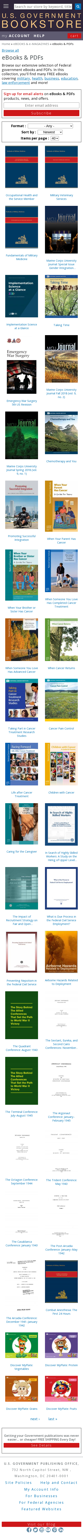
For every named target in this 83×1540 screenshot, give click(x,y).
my (16, 35)
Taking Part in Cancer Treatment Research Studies (21, 732)
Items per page (34, 138)
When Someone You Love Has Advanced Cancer (21, 670)
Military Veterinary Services (61, 197)
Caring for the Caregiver (22, 851)
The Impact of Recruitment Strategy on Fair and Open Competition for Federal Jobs (21, 920)
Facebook (29, 1529)
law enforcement (16, 82)
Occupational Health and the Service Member (21, 197)
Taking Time (61, 325)
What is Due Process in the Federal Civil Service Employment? (61, 920)
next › (35, 1419)
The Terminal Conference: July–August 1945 (21, 1113)
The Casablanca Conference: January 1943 (22, 1243)
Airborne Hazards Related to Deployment (61, 982)
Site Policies (18, 1482)
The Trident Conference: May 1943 (61, 1182)
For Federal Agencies (41, 1502)
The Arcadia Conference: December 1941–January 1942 (21, 1321)
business (51, 78)
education (69, 78)
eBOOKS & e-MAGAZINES (31, 44)
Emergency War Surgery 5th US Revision (22, 402)
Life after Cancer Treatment (21, 794)
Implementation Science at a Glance (21, 326)
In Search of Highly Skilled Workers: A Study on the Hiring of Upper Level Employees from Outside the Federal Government (61, 856)
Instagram (41, 1529)
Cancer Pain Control (61, 728)
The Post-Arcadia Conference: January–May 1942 (61, 1249)
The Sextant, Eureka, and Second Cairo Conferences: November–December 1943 (61, 1044)
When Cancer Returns (61, 668)
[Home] (41, 26)
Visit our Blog (42, 1524)
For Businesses (41, 1496)
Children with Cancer (61, 792)
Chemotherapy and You (61, 461)
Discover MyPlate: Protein (61, 1365)
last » (52, 1419)
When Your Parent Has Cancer (61, 540)
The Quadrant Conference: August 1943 (22, 1048)
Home (6, 44)
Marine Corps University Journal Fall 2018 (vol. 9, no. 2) (61, 393)
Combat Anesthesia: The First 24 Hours (61, 1311)
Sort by (28, 132)
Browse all (10, 50)
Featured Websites (41, 1509)
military (23, 78)
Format (18, 125)
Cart (74, 35)
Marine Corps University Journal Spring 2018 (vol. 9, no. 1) (21, 469)
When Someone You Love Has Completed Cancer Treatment (61, 602)
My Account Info (41, 1489)
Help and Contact (59, 1482)
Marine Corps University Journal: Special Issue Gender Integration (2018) (61, 264)
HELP (39, 35)
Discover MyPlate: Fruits (61, 1409)
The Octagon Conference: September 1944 (21, 1181)
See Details (41, 1445)
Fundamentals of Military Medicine (21, 257)
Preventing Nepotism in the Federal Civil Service (22, 982)
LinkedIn (60, 1529)
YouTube (48, 1529)
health (37, 78)
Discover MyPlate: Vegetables (21, 1367)
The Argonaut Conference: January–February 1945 (61, 1116)
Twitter (35, 1529)
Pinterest (54, 1529)
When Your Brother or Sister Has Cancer (22, 609)
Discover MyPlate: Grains (21, 1409)
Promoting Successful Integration (22, 538)
